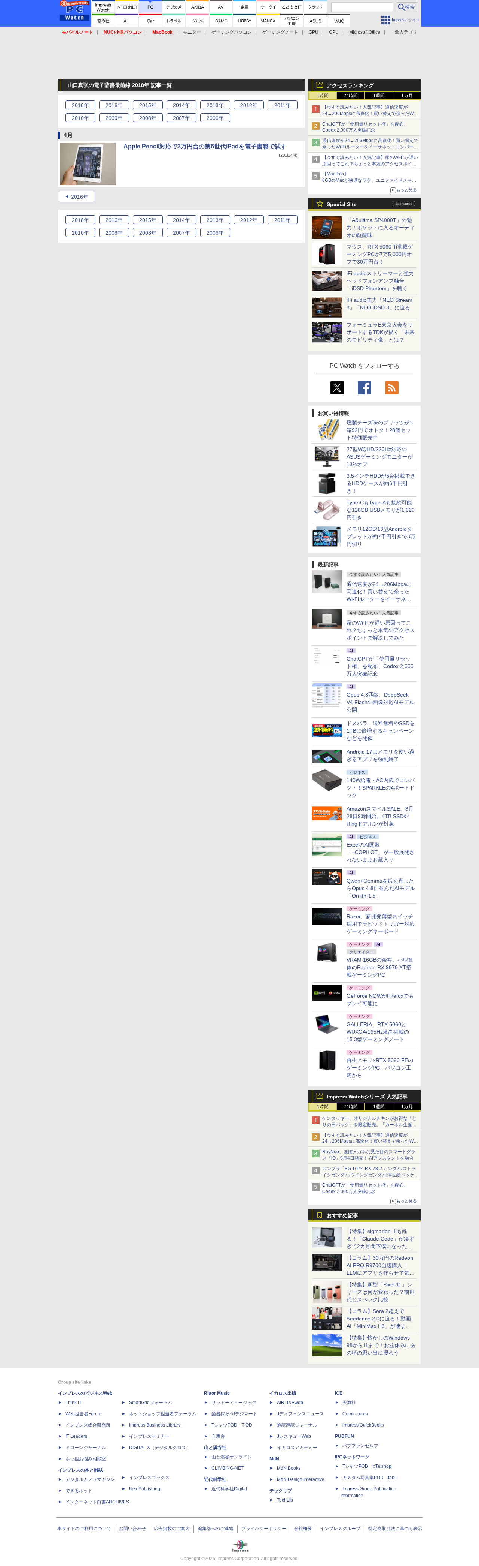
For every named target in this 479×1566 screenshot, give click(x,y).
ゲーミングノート (280, 32)
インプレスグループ (340, 1528)
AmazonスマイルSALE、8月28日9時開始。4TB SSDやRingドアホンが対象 (380, 816)
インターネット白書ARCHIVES (97, 1502)
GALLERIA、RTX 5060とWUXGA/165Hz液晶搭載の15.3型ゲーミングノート (378, 1031)
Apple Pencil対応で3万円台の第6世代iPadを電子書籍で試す (205, 146)
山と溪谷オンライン (231, 1457)
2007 (181, 118)
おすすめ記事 (342, 1215)
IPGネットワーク (352, 1457)
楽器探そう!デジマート (234, 1413)
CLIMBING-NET (227, 1468)
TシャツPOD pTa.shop (366, 1466)
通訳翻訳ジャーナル (297, 1425)
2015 (147, 105)
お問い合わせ (132, 1528)
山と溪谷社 (215, 1447)
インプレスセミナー (149, 1436)
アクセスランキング (350, 85)
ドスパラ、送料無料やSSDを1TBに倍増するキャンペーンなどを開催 (381, 730)
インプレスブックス (149, 1477)
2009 (114, 118)
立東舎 (218, 1436)
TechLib (285, 1500)
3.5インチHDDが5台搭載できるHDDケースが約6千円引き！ (381, 483)
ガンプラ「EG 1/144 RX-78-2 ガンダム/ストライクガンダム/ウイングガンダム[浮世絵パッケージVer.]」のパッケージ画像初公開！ (370, 1175)
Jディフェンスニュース (300, 1413)
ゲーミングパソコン (231, 32)
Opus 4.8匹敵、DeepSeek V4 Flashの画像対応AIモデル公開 (380, 702)
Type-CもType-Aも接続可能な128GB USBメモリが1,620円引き (381, 509)
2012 (248, 105)
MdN (274, 1458)
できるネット (78, 1490)
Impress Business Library (154, 1425)
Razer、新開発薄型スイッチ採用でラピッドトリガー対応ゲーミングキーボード (381, 923)
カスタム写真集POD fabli (369, 1477)
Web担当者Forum (83, 1413)
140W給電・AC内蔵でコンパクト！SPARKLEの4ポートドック (381, 787)
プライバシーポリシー (263, 1528)
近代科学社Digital (229, 1488)
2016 (114, 105)
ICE (338, 1393)
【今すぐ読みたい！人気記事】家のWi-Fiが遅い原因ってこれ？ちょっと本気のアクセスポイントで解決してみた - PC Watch (370, 164)
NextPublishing (144, 1488)
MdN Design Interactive (300, 1479)
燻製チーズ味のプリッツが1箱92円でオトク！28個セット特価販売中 (379, 430)
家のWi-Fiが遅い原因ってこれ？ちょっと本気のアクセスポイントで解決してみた (381, 630)
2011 (282, 105)
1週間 (379, 95)
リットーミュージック (233, 1402)
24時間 (351, 95)
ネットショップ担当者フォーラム (162, 1413)
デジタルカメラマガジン (90, 1479)
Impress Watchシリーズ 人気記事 (367, 1097)
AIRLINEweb (290, 1402)
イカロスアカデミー (297, 1447)
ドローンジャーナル (85, 1447)
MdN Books (288, 1468)
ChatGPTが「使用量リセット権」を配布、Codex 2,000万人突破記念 (380, 666)
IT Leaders (76, 1436)
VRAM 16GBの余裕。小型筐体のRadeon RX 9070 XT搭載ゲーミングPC (380, 967)
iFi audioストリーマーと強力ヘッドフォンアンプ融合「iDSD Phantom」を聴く (380, 280)
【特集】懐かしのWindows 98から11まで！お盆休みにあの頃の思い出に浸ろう (381, 1345)
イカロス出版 (282, 1393)
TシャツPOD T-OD (231, 1425)
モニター (192, 32)
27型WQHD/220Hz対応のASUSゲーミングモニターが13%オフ (380, 456)
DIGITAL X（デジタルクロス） (159, 1447)
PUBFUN (344, 1436)
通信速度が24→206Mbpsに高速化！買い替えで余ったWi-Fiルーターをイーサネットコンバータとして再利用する (370, 147)
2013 (215, 105)
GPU (313, 32)
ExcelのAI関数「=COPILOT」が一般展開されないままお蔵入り (381, 852)
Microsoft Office (364, 32)
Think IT (73, 1402)
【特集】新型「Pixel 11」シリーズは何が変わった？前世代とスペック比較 (381, 1291)
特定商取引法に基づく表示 (395, 1528)
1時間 (323, 95)
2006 (215, 118)
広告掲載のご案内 (172, 1528)
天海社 (349, 1402)
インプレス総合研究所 (87, 1425)
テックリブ (280, 1490)
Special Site (342, 204)
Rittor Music (217, 1393)
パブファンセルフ (360, 1445)
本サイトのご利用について (84, 1528)
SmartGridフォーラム (150, 1402)
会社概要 (303, 1528)
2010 (80, 118)
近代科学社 (215, 1479)
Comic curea (355, 1413)
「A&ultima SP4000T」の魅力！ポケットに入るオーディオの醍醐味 (381, 227)
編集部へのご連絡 (216, 1528)
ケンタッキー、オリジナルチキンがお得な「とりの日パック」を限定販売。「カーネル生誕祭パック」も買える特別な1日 (369, 1125)
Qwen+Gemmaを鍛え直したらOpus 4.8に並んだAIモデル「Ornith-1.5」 (381, 888)
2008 (147, 118)
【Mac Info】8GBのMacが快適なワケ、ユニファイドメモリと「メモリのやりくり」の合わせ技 (369, 180)
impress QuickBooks (363, 1425)
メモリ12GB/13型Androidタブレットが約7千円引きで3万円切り (381, 536)
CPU (334, 32)
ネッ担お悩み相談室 (85, 1458)
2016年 (79, 197)
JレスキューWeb (294, 1436)
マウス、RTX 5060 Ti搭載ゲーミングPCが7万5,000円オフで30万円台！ (380, 254)
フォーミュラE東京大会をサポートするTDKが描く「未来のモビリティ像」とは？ (381, 332)
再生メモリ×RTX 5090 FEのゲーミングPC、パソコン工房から (380, 1067)
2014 (181, 105)
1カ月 (407, 95)
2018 (80, 105)
